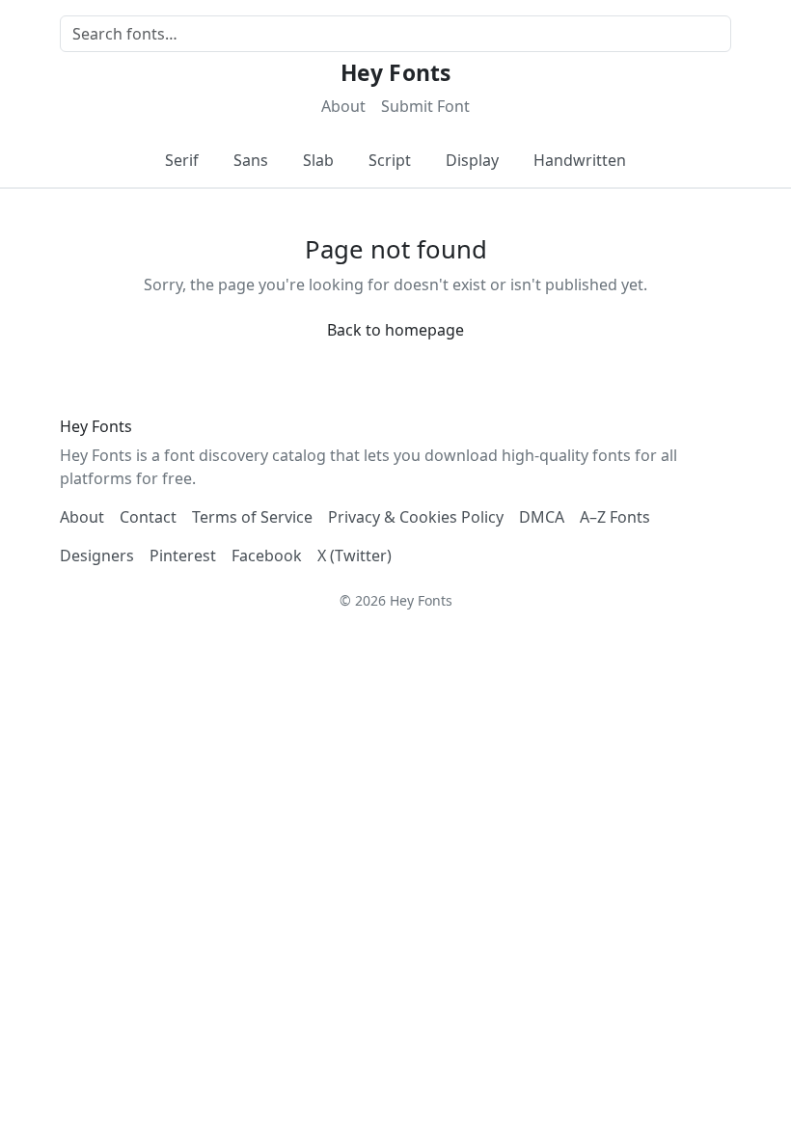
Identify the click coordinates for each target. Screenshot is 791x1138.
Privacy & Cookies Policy (416, 517)
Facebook (267, 555)
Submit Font (425, 106)
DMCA (541, 517)
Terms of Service (252, 517)
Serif (182, 160)
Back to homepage (395, 329)
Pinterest (183, 555)
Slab (318, 160)
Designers (97, 555)
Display (472, 160)
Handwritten (579, 160)
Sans (250, 160)
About (343, 106)
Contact (148, 517)
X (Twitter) (354, 555)
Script (389, 160)
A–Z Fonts (615, 517)
